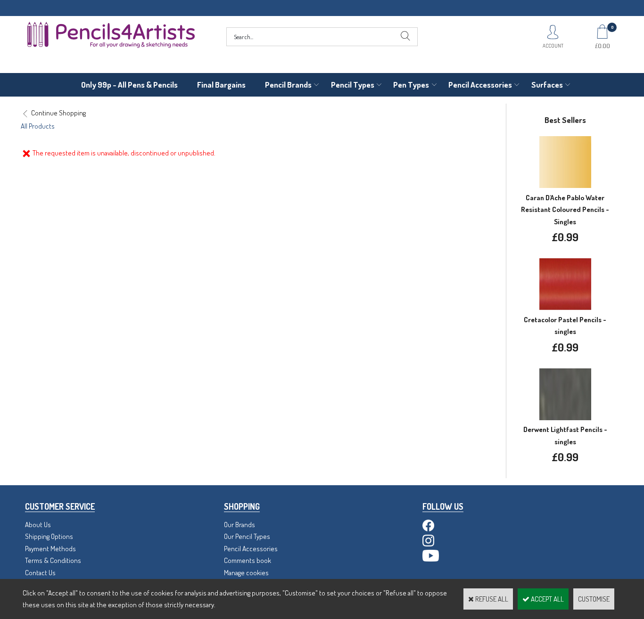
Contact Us (40, 572)
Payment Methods (50, 548)
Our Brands (239, 524)
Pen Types (411, 85)
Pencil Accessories (480, 85)
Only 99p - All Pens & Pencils (129, 85)
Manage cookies (246, 572)
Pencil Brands (288, 85)
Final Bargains (221, 85)
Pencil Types (352, 85)
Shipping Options (49, 536)
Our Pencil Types (247, 536)
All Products (38, 126)
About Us (38, 524)
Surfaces (547, 85)
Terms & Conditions (53, 560)
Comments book (247, 560)
